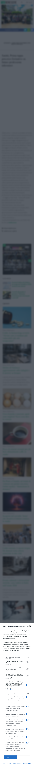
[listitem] (17, 658)
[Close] (30, 626)
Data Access (16, 763)
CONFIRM (10, 757)
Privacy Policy (27, 763)
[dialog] (17, 695)
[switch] (27, 662)
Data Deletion (7, 763)
